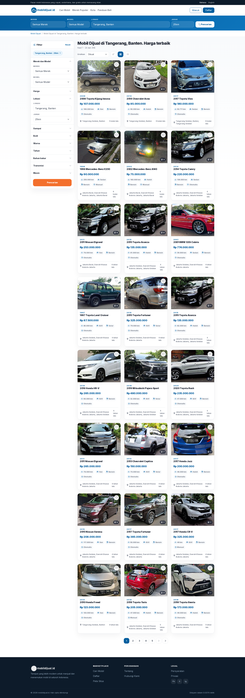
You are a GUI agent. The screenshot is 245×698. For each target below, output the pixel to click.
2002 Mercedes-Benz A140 (142, 169)
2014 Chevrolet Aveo (138, 98)
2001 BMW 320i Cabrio (186, 242)
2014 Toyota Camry (184, 169)
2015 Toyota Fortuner (139, 315)
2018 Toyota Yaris (137, 602)
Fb (173, 681)
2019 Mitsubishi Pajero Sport (143, 388)
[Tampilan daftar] (128, 54)
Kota (92, 10)
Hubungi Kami (131, 676)
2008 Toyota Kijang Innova (95, 98)
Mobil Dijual (36, 33)
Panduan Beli (104, 10)
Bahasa (203, 2)
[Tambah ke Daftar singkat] (116, 64)
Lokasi (94, 19)
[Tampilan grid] (120, 54)
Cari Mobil (64, 10)
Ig (186, 681)
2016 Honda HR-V (89, 388)
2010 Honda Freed (90, 602)
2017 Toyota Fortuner (139, 531)
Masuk (195, 10)
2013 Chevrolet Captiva (140, 461)
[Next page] (159, 641)
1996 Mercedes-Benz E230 (95, 169)
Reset (67, 45)
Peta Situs (98, 681)
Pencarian (206, 24)
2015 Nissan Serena (91, 531)
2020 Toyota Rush (183, 388)
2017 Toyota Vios (183, 98)
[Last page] (165, 641)
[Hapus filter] (60, 53)
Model (70, 19)
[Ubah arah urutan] (113, 54)
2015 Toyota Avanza (138, 242)
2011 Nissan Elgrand (91, 242)
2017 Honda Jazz (182, 461)
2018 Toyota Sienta (184, 602)
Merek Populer (80, 10)
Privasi (174, 676)
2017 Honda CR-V (183, 531)
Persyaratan (177, 671)
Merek (34, 19)
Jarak (174, 19)
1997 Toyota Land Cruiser (94, 315)
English (211, 2)
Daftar (208, 10)
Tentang (128, 671)
